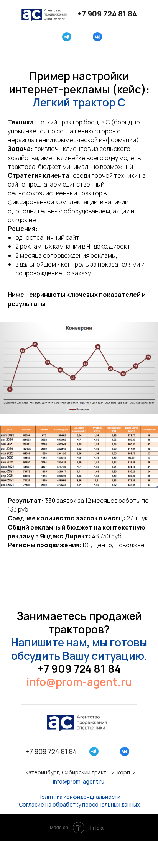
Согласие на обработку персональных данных (79, 804)
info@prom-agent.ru (79, 681)
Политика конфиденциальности (79, 796)
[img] (66, 36)
